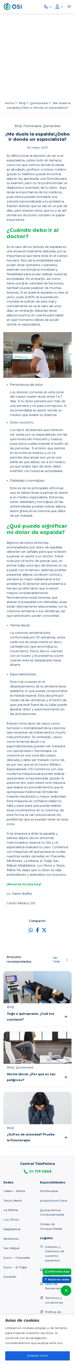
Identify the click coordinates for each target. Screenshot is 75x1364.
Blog (22, 103)
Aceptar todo (37, 1356)
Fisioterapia (32, 126)
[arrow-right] (65, 1016)
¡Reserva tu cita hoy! (24, 885)
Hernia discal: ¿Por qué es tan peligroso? (31, 1077)
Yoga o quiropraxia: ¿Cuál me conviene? (30, 1017)
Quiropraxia (39, 103)
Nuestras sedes (58, 1279)
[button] (30, 930)
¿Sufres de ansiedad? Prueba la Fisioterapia (31, 1138)
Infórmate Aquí (59, 1272)
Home (9, 103)
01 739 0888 (40, 1171)
